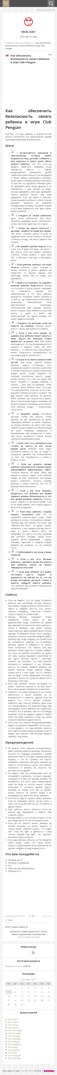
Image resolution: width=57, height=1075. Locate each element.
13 (48, 992)
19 (42, 996)
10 (28, 992)
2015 (17, 43)
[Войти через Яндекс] (28, 953)
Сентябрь (26, 43)
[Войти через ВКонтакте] (24, 953)
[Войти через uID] (19, 953)
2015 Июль (13, 1025)
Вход (52, 9)
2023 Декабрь (14, 1058)
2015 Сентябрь (15, 1030)
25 (35, 1000)
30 (22, 1004)
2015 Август (13, 1027)
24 (28, 1000)
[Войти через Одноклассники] (38, 953)
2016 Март (13, 1047)
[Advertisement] (28, 85)
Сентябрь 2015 (28, 979)
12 (42, 992)
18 (35, 996)
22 (15, 1000)
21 (8, 1000)
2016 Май (12, 1052)
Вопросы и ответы (16, 916)
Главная (9, 43)
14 (8, 996)
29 (15, 1004)
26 (42, 1000)
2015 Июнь (13, 1022)
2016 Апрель (14, 1050)
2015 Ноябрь (14, 1036)
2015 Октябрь (14, 1033)
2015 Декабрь (14, 1038)
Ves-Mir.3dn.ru (27, 1070)
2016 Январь (14, 1041)
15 (15, 996)
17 (28, 996)
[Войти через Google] (33, 953)
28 (8, 1004)
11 (35, 992)
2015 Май (12, 1019)
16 (22, 996)
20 (48, 996)
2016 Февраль (14, 1044)
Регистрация (42, 9)
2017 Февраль (14, 1055)
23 (22, 1000)
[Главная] (28, 25)
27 (48, 1000)
